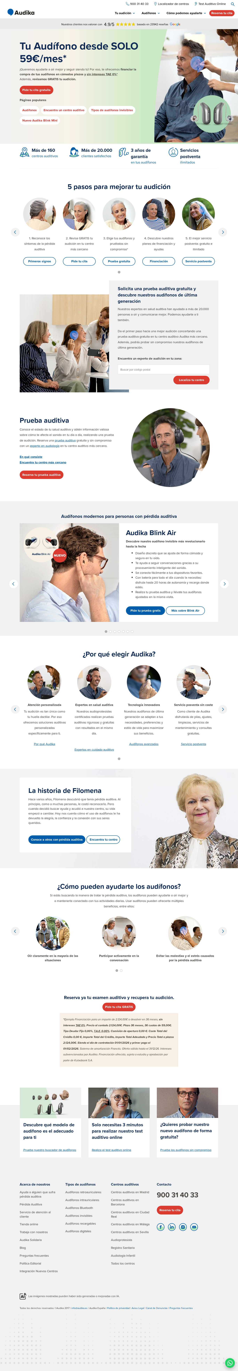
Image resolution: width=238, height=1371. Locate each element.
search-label (233, 4)
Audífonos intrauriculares (82, 1200)
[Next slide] (222, 232)
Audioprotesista (121, 1240)
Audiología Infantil (123, 1255)
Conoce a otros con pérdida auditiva (57, 839)
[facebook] (160, 1228)
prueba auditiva (65, 440)
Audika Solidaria (31, 1240)
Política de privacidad (118, 1308)
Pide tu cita (79, 261)
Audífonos (29, 110)
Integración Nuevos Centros (39, 1271)
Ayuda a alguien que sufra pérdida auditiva (37, 1194)
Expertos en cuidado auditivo (94, 749)
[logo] (20, 12)
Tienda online (29, 1224)
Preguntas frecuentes (34, 1255)
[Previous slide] (15, 232)
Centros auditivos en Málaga (130, 1224)
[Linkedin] (172, 1228)
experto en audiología (44, 446)
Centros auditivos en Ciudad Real (130, 1214)
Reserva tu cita (221, 13)
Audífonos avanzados (143, 744)
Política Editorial (30, 1263)
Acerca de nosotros (35, 1184)
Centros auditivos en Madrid (130, 1192)
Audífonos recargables (80, 1223)
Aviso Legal (138, 1308)
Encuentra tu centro (103, 839)
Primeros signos (39, 261)
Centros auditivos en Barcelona (125, 1202)
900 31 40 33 (177, 1195)
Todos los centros (123, 1263)
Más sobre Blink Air (185, 610)
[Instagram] (183, 1228)
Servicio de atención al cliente (35, 1214)
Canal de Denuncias (157, 1308)
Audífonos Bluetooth (79, 1208)
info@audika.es (79, 1308)
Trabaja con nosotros (34, 1232)
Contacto (164, 1184)
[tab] (125, 13)
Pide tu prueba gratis (145, 610)
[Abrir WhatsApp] (230, 1363)
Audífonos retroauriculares (83, 1192)
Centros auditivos (125, 1184)
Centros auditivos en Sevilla (130, 1232)
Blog (23, 1248)
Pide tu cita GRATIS (119, 1007)
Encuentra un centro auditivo (64, 110)
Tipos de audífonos (80, 1184)
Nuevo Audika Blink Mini (39, 120)
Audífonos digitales (78, 1231)
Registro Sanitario (123, 1248)
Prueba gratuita (119, 261)
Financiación (159, 261)
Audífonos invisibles (78, 1215)
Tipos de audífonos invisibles (112, 110)
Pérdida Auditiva (31, 1204)
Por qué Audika (44, 744)
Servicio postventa (198, 261)
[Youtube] (194, 1228)
